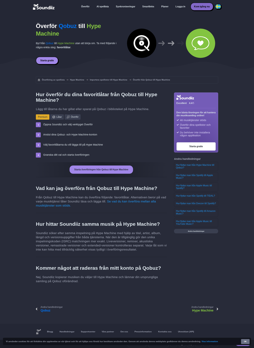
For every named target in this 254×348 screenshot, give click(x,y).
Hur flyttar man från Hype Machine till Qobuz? (195, 166)
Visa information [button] (210, 341)
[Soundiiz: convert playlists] (38, 332)
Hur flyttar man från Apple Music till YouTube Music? (194, 222)
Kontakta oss (165, 331)
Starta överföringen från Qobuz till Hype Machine (101, 169)
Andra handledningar (196, 231)
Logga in (180, 6)
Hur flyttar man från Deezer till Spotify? (196, 203)
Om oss (124, 331)
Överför (85, 6)
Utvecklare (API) (186, 331)
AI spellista (103, 6)
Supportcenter (88, 331)
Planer (164, 6)
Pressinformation (143, 331)
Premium (42, 117)
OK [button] (245, 342)
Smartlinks (148, 6)
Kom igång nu (202, 6)
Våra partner (108, 331)
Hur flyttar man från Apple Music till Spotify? (194, 186)
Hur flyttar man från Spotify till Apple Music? (194, 176)
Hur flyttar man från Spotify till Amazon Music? (195, 212)
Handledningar (67, 331)
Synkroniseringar (125, 6)
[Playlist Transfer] (44, 6)
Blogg (50, 331)
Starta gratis (47, 60)
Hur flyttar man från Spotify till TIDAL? (195, 196)
